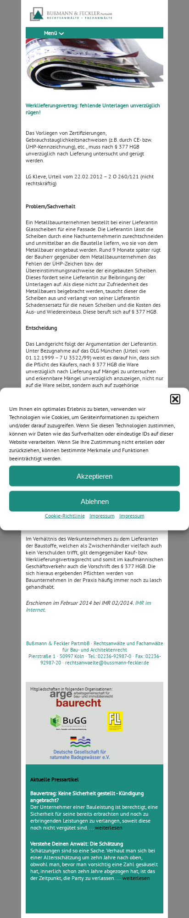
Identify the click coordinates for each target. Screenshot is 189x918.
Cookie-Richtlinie (65, 515)
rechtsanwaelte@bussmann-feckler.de (107, 662)
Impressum (102, 515)
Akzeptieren (94, 476)
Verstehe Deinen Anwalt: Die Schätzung (76, 843)
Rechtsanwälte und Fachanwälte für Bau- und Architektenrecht (112, 646)
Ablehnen (95, 501)
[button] (175, 399)
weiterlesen (108, 827)
